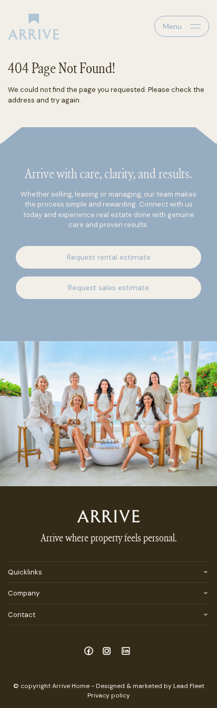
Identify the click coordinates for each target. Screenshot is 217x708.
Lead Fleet (188, 686)
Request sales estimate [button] (108, 287)
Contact (21, 614)
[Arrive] (34, 26)
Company (24, 593)
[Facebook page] (90, 652)
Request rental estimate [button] (109, 257)
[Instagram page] (109, 652)
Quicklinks (25, 572)
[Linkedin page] (126, 652)
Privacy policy (108, 695)
